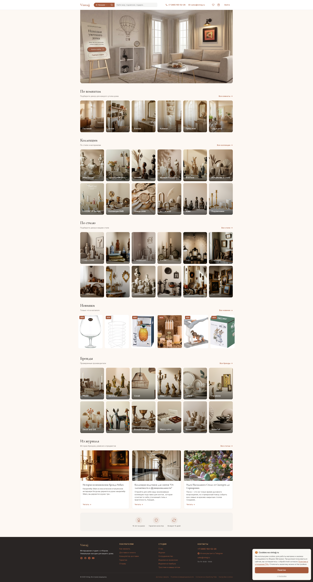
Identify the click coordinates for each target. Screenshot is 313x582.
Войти (227, 5)
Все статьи (225, 446)
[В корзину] (99, 345)
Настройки (282, 576)
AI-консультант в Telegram (211, 553)
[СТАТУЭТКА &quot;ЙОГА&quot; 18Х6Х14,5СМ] (196, 331)
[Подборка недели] (97, 55)
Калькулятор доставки (129, 556)
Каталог (101, 5)
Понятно (282, 570)
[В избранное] (99, 318)
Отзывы (122, 564)
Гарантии (123, 560)
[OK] (85, 558)
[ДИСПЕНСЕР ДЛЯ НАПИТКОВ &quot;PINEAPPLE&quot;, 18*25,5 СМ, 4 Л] (143, 331)
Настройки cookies (226, 577)
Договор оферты (162, 577)
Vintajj (85, 5)
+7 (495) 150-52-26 (176, 5)
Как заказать (124, 549)
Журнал (161, 552)
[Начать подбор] (96, 49)
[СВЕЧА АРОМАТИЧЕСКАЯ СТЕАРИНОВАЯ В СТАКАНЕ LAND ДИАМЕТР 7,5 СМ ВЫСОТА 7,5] (170, 331)
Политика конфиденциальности (182, 577)
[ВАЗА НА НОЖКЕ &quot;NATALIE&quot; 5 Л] (90, 331)
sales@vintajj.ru (198, 5)
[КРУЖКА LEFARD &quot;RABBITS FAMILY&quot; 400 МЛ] (222, 331)
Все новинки (224, 310)
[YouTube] (93, 558)
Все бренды (225, 363)
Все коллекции (223, 145)
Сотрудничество (165, 556)
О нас (160, 549)
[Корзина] (218, 4)
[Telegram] (89, 558)
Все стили (225, 228)
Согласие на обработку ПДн (206, 577)
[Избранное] (213, 4)
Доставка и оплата (127, 552)
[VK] (81, 558)
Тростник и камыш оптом (169, 567)
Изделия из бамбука (167, 564)
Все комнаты (224, 96)
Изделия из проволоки (168, 560)
